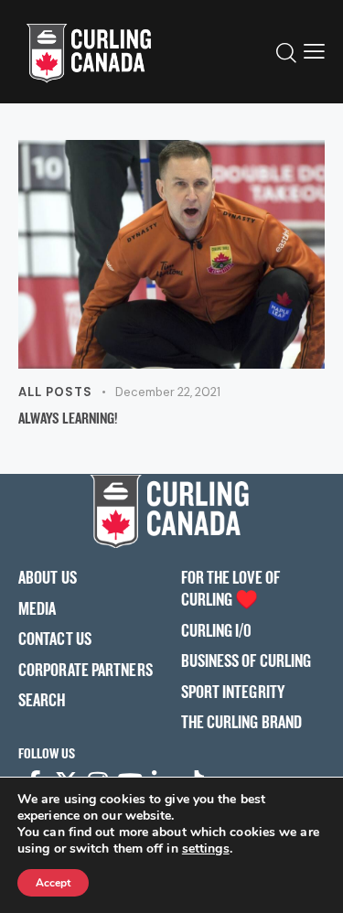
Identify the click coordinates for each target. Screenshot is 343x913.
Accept (53, 882)
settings (206, 849)
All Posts (55, 392)
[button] (314, 51)
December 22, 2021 (167, 392)
